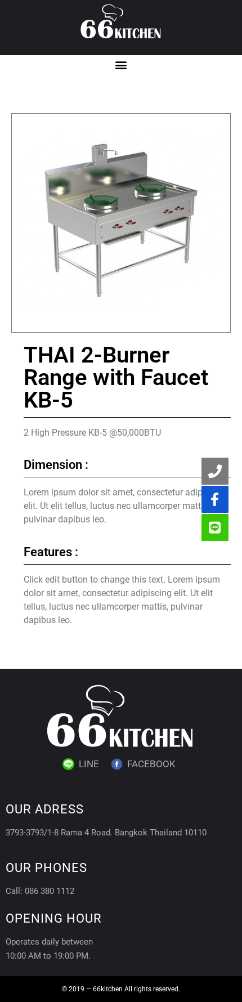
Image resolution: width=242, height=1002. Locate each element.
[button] (121, 64)
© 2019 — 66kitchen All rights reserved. (121, 989)
